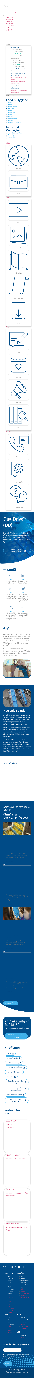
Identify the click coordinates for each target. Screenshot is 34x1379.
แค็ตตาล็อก (23, 1282)
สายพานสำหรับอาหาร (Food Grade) (19, 70)
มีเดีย (7, 327)
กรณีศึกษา (11, 1324)
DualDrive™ (18, 54)
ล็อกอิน (22, 1287)
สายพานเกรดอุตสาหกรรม (18, 73)
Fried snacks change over (15, 850)
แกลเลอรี (22, 1278)
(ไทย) (8, 28)
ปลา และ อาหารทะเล (11, 1279)
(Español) (9, 19)
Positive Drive (15, 47)
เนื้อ (9, 1285)
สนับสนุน (9, 431)
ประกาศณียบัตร (24, 1285)
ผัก (9, 1276)
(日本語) (9, 30)
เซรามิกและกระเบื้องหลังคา (11, 1291)
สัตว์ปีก (10, 1287)
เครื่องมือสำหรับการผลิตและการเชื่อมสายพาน (20, 87)
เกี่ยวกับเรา (23, 1335)
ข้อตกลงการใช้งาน (17, 1359)
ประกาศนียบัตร (24, 1280)
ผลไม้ (9, 1282)
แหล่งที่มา (9, 197)
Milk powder (11, 978)
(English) (9, 17)
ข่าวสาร (10, 1322)
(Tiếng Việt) (10, 26)
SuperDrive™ (18, 49)
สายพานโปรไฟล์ (15, 75)
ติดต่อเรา (22, 1317)
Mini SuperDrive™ (19, 51)
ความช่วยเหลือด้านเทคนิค (24, 1321)
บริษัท (8, 143)
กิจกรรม (10, 1320)
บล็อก (9, 1317)
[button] (4, 670)
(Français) (9, 23)
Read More (9, 861)
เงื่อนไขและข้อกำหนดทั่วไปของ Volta (17, 1372)
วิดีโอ (21, 1276)
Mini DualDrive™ (19, 56)
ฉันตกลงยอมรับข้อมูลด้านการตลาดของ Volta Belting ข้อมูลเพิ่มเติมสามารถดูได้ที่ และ (16, 1357)
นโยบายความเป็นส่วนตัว (16, 1369)
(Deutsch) (10, 21)
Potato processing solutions (16, 891)
